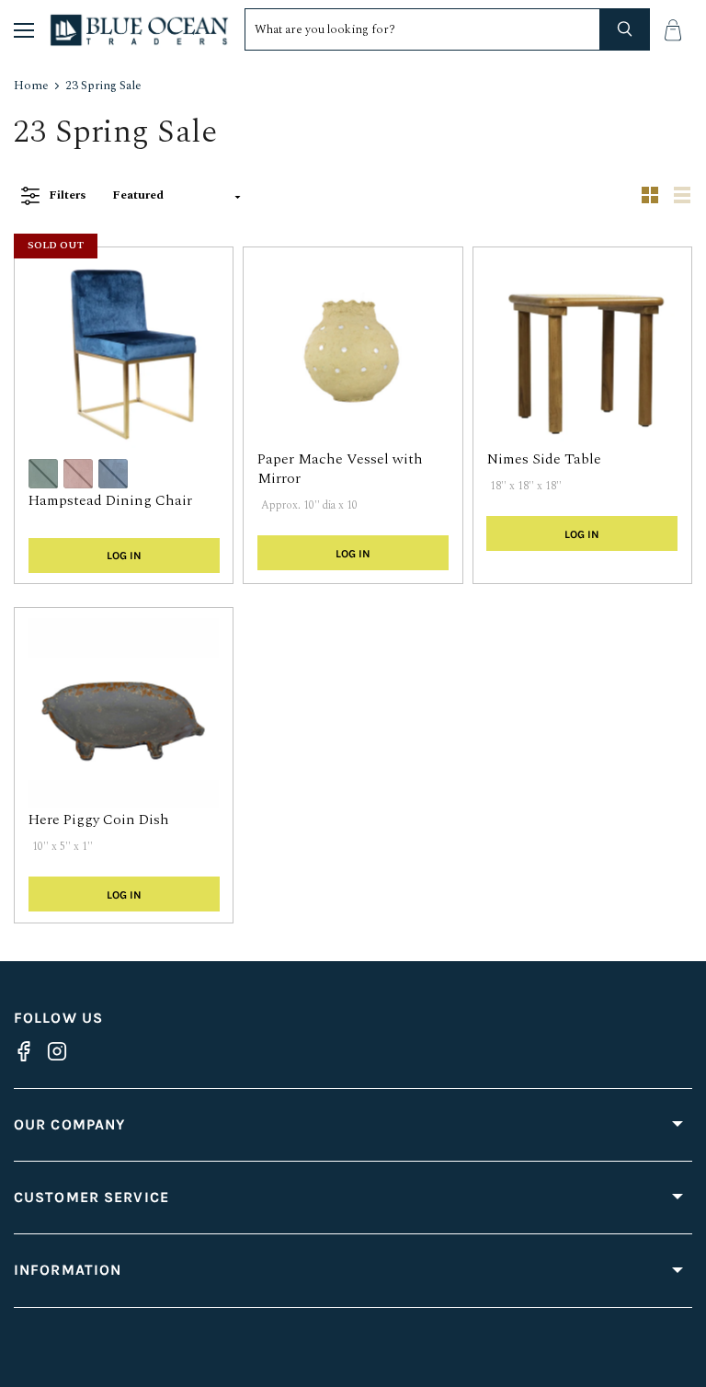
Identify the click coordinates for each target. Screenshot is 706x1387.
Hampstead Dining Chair (110, 500)
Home (31, 86)
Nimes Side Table (544, 459)
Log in (124, 555)
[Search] (625, 29)
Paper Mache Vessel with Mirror (340, 468)
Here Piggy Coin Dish (98, 819)
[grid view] (644, 196)
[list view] (676, 196)
